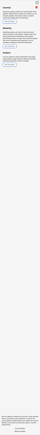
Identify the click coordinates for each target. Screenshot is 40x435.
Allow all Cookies (20, 431)
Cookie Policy (6, 425)
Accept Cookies (20, 428)
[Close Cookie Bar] (37, 2)
